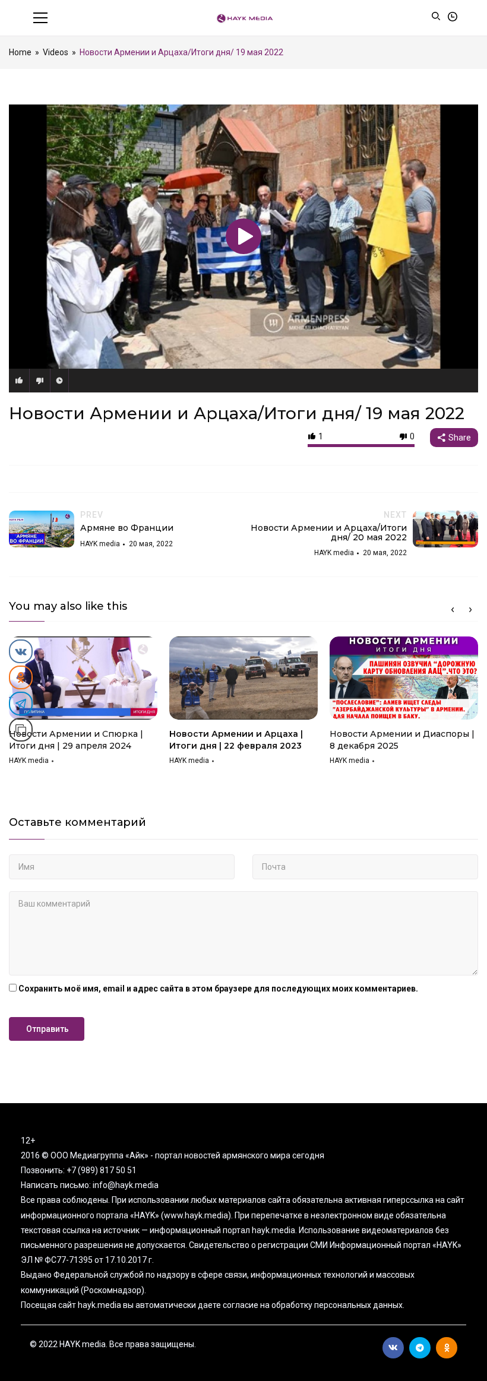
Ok (446, 1347)
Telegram (420, 1347)
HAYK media (29, 760)
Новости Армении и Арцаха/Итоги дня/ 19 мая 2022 (236, 413)
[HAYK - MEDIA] (243, 18)
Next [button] (470, 609)
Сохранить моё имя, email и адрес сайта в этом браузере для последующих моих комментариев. (218, 988)
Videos (55, 52)
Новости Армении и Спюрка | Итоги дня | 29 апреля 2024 (76, 739)
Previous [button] (452, 609)
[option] (83, 705)
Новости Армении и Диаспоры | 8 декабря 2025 (402, 739)
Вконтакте (393, 1347)
